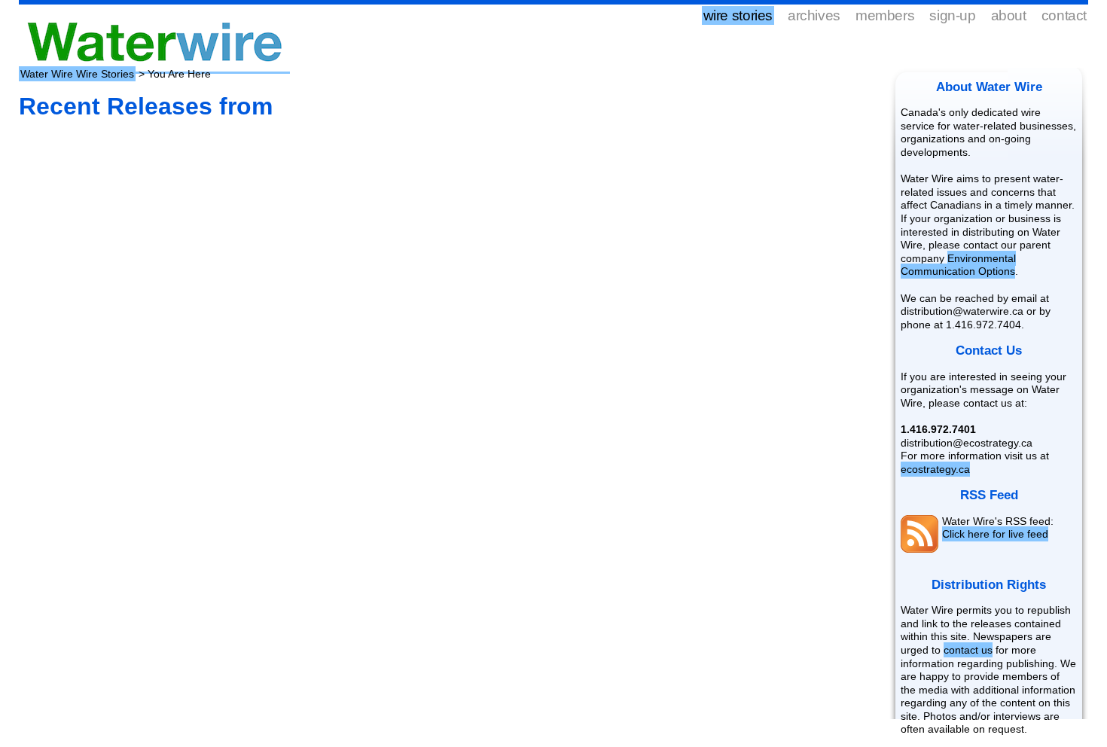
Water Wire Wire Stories (77, 74)
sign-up (952, 15)
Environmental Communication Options (958, 265)
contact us (968, 650)
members (884, 15)
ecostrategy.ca (935, 469)
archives (814, 15)
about (1008, 15)
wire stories (738, 15)
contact (1064, 15)
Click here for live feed (995, 534)
